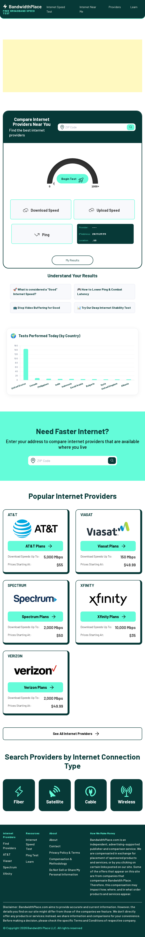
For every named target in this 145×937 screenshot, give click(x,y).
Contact (55, 846)
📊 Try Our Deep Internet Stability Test (104, 307)
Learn (133, 7)
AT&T (7, 854)
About (53, 839)
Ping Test (32, 855)
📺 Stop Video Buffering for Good (36, 307)
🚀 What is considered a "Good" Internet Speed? (35, 291)
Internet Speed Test (55, 9)
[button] (130, 127)
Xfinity (7, 873)
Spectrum (10, 867)
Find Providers (9, 846)
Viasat (7, 860)
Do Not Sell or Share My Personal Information (64, 872)
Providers (115, 7)
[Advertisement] (72, 66)
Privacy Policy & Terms (64, 852)
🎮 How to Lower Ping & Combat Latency (99, 291)
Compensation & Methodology (60, 861)
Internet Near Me (87, 9)
